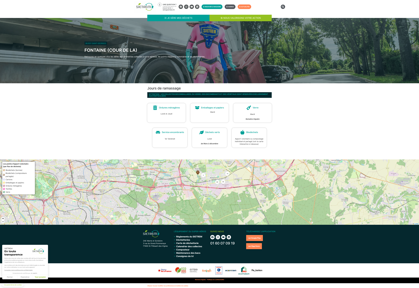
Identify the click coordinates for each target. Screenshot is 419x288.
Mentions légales (200, 279)
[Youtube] (192, 7)
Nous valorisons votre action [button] (242, 18)
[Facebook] (181, 7)
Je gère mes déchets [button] (179, 18)
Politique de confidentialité (215, 279)
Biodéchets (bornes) (14, 170)
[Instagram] (186, 7)
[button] (283, 7)
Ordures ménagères (14, 186)
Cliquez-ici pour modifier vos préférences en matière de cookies (167, 286)
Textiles (9, 189)
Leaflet (416, 224)
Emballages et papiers (15, 183)
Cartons (9, 179)
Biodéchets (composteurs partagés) (16, 174)
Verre (8, 192)
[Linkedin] (197, 7)
